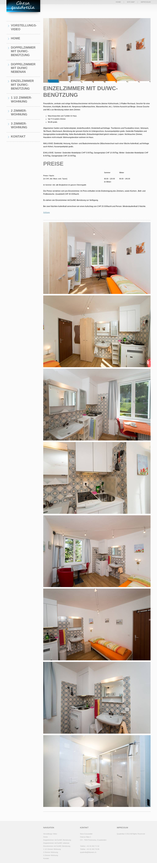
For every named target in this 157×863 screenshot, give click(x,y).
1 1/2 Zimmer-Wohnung (21, 99)
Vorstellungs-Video (24, 27)
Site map (131, 2)
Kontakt (18, 136)
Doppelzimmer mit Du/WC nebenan (23, 68)
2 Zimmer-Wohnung (19, 112)
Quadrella (23, 6)
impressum (146, 2)
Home (15, 38)
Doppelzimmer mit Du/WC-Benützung (23, 51)
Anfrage (46, 212)
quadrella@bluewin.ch (88, 852)
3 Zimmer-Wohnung (19, 125)
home (118, 2)
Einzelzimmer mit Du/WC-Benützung (22, 84)
